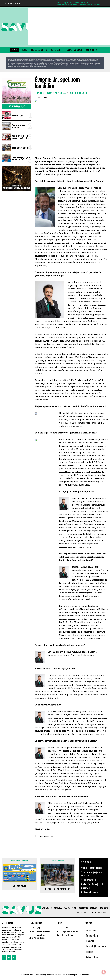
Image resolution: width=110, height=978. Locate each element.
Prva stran (60, 93)
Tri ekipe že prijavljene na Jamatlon (21, 158)
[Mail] (9, 957)
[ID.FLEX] (55, 63)
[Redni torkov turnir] (6, 147)
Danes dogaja (17, 115)
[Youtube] (14, 957)
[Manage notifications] (104, 972)
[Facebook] (4, 957)
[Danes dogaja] (6, 115)
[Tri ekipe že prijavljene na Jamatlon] (6, 158)
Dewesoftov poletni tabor (57, 888)
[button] (97, 49)
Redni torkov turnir (20, 147)
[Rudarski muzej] (16, 178)
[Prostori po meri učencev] (6, 126)
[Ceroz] (16, 90)
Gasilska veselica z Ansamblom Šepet (20, 137)
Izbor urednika (44, 93)
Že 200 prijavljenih (88, 879)
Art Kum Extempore (89, 892)
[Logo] (14, 27)
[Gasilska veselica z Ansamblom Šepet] (6, 137)
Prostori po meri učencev (18, 126)
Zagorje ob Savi (77, 93)
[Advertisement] (69, 26)
